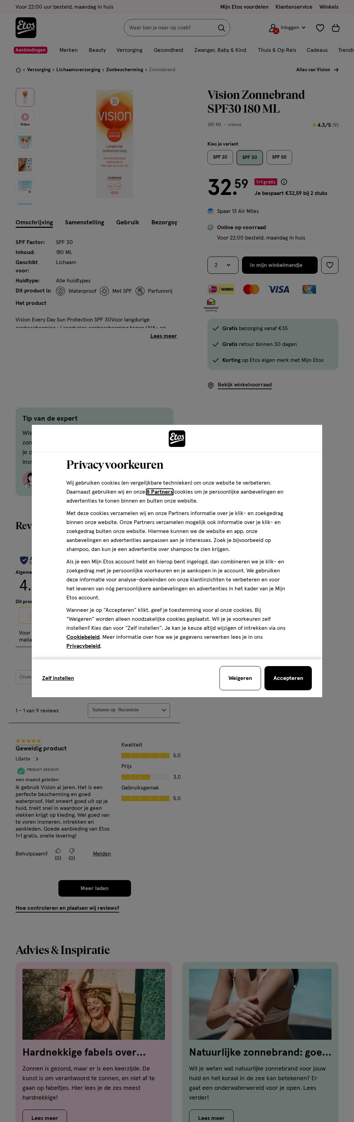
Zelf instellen (58, 678)
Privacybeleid (83, 646)
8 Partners (160, 492)
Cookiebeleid (83, 637)
